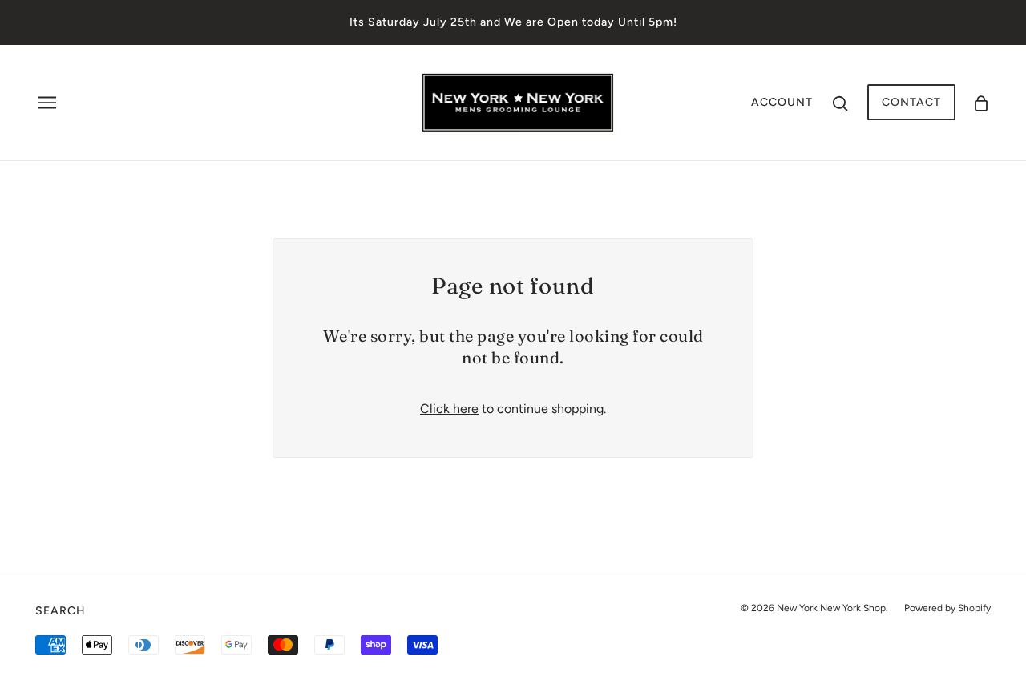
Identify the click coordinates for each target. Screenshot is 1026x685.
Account (782, 102)
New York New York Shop (831, 608)
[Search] (840, 102)
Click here (449, 408)
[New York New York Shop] (517, 101)
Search (60, 611)
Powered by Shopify (947, 608)
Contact (911, 102)
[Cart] (981, 102)
